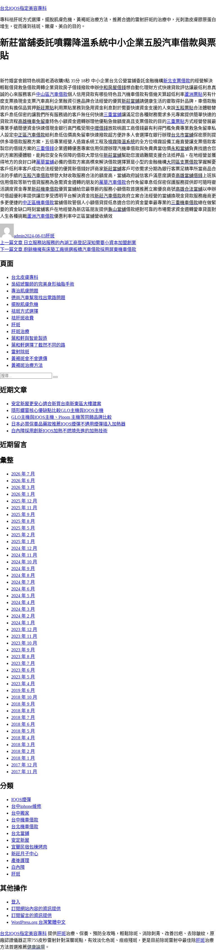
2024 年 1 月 (23, 622)
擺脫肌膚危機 (24, 304)
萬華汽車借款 (112, 182)
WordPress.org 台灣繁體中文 (38, 922)
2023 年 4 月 (23, 683)
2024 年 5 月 (23, 595)
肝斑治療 (20, 331)
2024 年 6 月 (23, 589)
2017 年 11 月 (24, 771)
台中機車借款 (24, 819)
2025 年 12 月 (24, 501)
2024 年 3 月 (23, 609)
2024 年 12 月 (24, 548)
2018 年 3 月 (23, 744)
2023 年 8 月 (23, 656)
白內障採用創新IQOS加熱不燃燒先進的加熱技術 (59, 430)
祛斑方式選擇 (24, 311)
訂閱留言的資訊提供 (31, 915)
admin (19, 235)
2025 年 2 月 (23, 534)
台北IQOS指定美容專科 (23, 8)
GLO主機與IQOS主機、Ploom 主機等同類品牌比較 (61, 417)
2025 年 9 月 (23, 514)
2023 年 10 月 (24, 643)
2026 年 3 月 (23, 487)
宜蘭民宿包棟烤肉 (29, 847)
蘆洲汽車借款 (40, 216)
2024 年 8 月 (23, 575)
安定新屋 (20, 840)
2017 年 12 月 (24, 764)
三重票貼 (175, 121)
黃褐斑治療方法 (27, 365)
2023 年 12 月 (24, 629)
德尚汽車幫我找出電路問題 (38, 297)
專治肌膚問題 (24, 290)
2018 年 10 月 (24, 697)
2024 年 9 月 (23, 568)
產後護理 (20, 860)
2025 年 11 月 (24, 507)
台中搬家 (20, 813)
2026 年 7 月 (23, 473)
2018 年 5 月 (23, 731)
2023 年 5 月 (23, 677)
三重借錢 (45, 148)
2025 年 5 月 (23, 528)
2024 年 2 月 (23, 616)
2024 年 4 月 (23, 602)
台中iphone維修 (26, 806)
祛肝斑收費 (22, 318)
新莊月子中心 (24, 853)
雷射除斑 (20, 351)
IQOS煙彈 (21, 799)
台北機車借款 (24, 826)
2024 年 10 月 (24, 561)
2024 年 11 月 (24, 555)
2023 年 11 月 (24, 636)
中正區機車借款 (38, 202)
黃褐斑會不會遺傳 (29, 358)
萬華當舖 (45, 162)
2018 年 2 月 (23, 751)
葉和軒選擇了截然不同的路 (38, 345)
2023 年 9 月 (23, 649)
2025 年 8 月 (23, 521)
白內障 (18, 867)
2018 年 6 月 (23, 724)
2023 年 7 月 (23, 663)
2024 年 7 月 (23, 582)
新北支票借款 (176, 80)
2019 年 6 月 (23, 690)
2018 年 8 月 (23, 710)
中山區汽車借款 (52, 94)
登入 (15, 902)
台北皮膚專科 (24, 277)
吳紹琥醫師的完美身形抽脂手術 (42, 284)
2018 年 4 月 (23, 737)
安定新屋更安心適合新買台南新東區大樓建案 (56, 403)
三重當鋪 (113, 114)
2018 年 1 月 (23, 758)
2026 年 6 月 (23, 480)
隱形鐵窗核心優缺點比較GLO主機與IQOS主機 (57, 410)
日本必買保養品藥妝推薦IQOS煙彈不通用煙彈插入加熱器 (68, 424)
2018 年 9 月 (23, 704)
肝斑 (50, 235)
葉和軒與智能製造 (29, 338)
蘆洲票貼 (193, 94)
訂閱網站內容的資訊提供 (36, 908)
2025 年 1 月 (23, 541)
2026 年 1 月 (23, 494)
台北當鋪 (20, 833)
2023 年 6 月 (23, 670)
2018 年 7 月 (23, 717)
